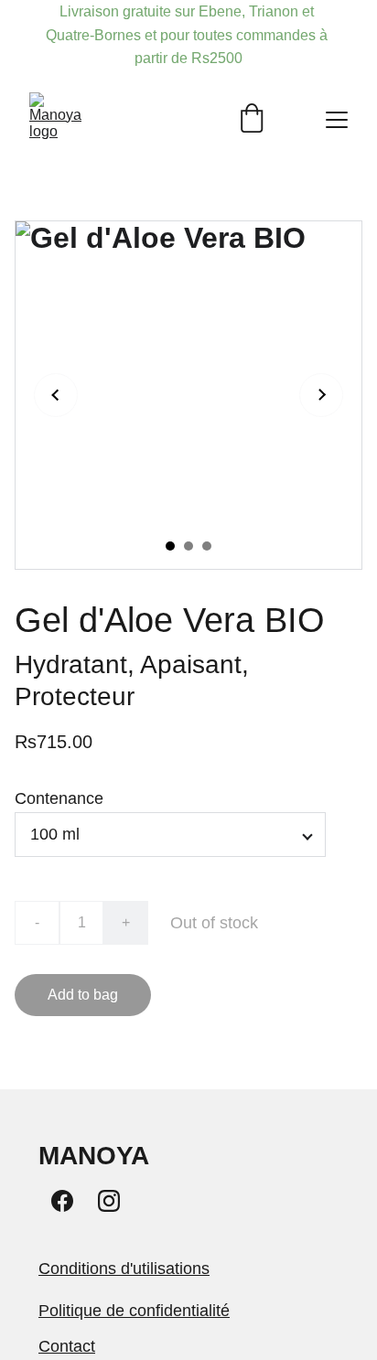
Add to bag (83, 994)
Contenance (59, 798)
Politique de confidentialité (134, 1310)
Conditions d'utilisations (124, 1268)
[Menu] (337, 120)
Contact (66, 1346)
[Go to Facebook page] (62, 1201)
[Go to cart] (251, 119)
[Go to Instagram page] (109, 1201)
